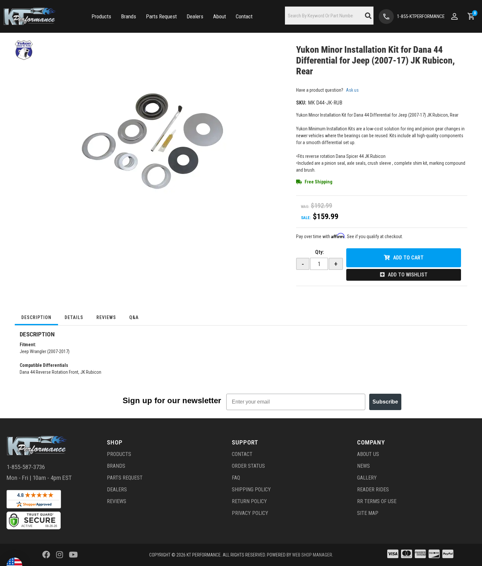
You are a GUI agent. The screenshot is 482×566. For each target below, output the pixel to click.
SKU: (301, 103)
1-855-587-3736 (26, 467)
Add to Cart (408, 258)
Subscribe (385, 402)
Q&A (134, 317)
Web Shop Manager (312, 554)
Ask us (352, 90)
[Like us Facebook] (46, 555)
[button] (101, 16)
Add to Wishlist (408, 275)
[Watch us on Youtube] (73, 555)
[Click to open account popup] (454, 16)
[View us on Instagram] (59, 555)
